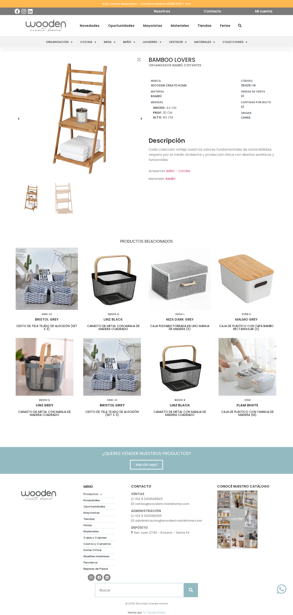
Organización (57, 42)
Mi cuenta (263, 11)
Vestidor (176, 42)
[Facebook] (17, 11)
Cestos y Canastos (97, 544)
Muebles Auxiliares (96, 556)
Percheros (90, 562)
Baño (127, 42)
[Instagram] (23, 11)
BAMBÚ (170, 179)
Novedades (90, 25)
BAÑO (170, 171)
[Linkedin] (30, 11)
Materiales (180, 25)
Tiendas (204, 25)
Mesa (108, 42)
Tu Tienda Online (154, 612)
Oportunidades (121, 25)
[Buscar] (240, 25)
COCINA (184, 171)
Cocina (86, 42)
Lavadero (150, 42)
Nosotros (162, 11)
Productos (90, 494)
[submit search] (191, 590)
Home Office (92, 550)
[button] (19, 118)
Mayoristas (152, 25)
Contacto (212, 11)
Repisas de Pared (95, 569)
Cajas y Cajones (95, 538)
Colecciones (233, 42)
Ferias (225, 25)
